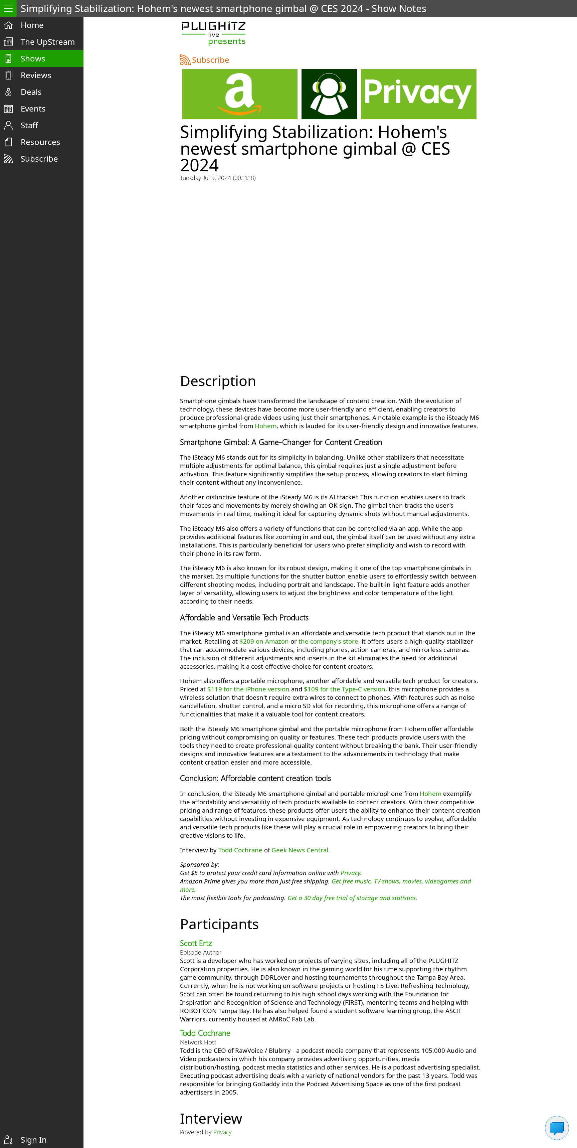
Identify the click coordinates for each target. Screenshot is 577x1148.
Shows (33, 58)
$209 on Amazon (264, 641)
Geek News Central (299, 850)
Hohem (265, 426)
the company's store (328, 641)
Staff (29, 125)
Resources (40, 141)
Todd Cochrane (240, 850)
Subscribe (39, 158)
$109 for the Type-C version (344, 689)
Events (33, 108)
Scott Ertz (196, 942)
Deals (31, 91)
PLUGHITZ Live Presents (213, 33)
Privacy (350, 872)
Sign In (34, 1139)
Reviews (36, 74)
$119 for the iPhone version (248, 689)
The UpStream (48, 41)
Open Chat (557, 1128)
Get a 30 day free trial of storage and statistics (351, 897)
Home (32, 24)
